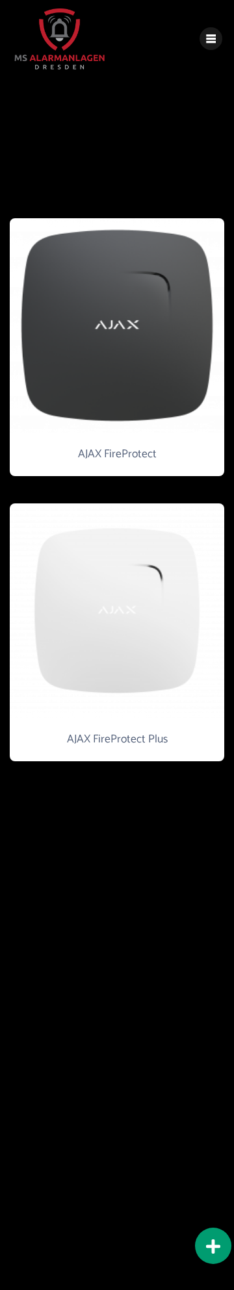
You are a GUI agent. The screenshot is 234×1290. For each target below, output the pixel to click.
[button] (213, 1246)
